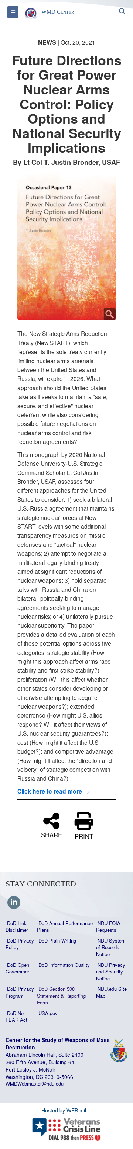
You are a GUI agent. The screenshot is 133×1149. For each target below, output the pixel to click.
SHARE (51, 833)
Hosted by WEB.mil (63, 1110)
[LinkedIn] (13, 902)
